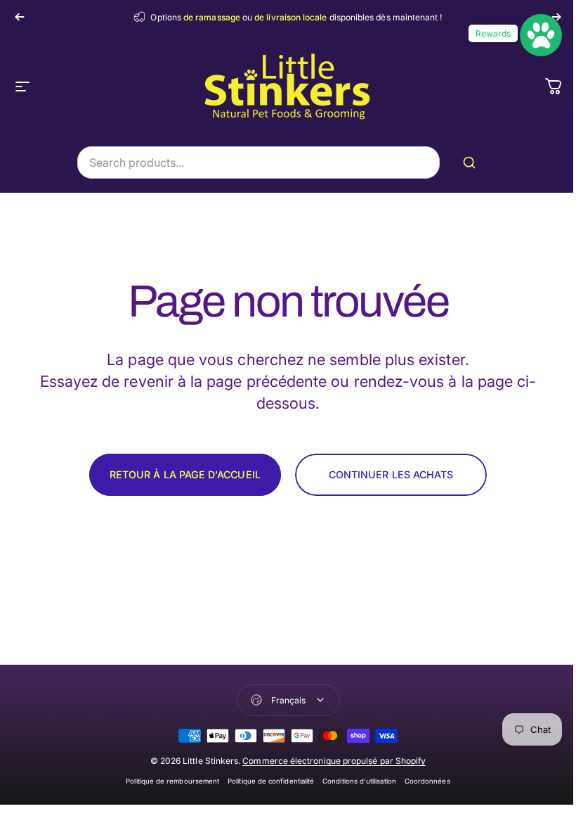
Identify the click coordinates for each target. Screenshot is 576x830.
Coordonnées (427, 781)
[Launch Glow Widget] (541, 35)
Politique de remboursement (172, 781)
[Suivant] (556, 17)
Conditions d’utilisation (359, 781)
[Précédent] (19, 17)
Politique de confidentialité (271, 781)
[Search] (472, 162)
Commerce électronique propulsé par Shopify (334, 760)
